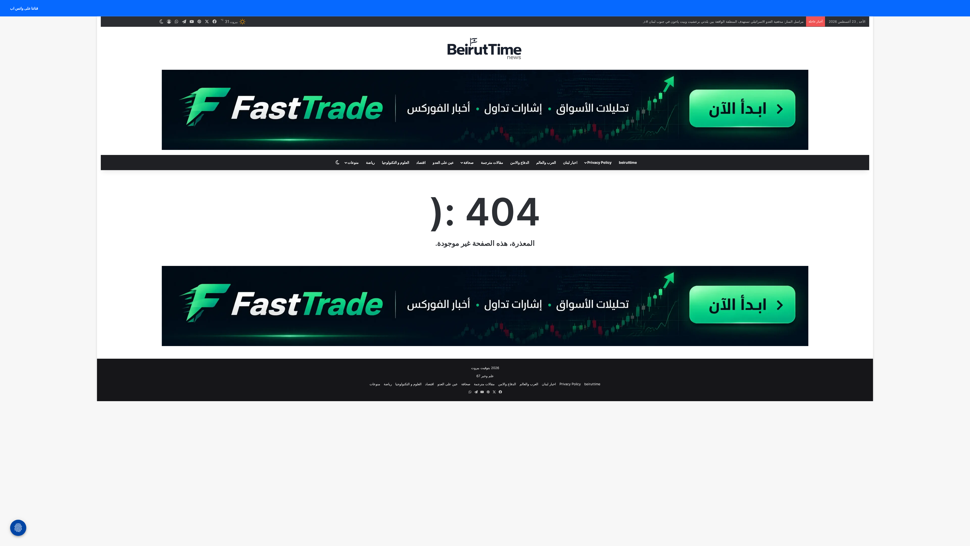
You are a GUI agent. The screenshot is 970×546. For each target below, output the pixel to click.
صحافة (469, 162)
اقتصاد (421, 162)
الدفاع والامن (519, 162)
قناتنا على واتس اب (24, 8)
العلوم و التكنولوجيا (395, 162)
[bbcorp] (485, 109)
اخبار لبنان (570, 162)
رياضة (370, 162)
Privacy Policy (599, 162)
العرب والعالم (546, 162)
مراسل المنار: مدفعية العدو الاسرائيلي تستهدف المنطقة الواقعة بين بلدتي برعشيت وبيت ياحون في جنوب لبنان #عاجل (721, 21)
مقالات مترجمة (492, 162)
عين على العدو (443, 162)
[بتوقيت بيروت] (484, 48)
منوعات (353, 162)
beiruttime (628, 162)
